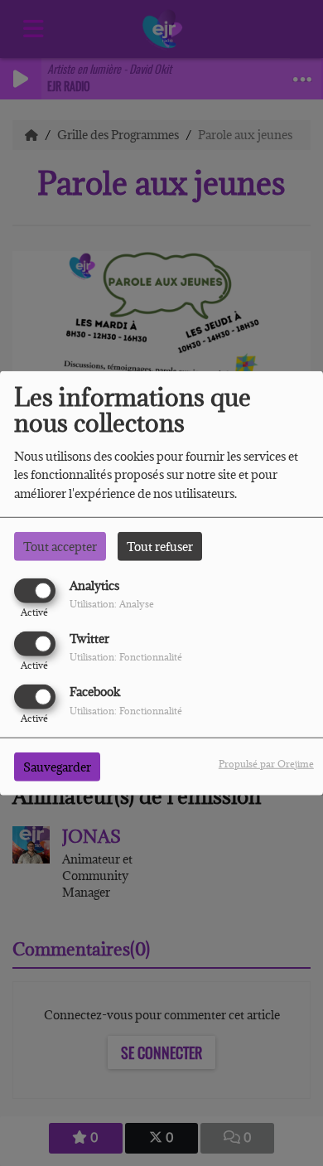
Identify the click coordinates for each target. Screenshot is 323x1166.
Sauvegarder (57, 767)
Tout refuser (160, 546)
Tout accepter (60, 546)
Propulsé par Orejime (266, 763)
